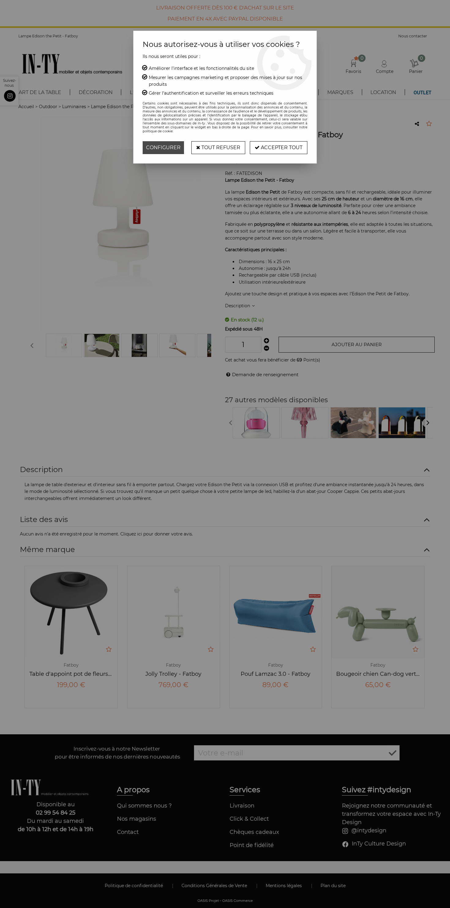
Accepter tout (281, 147)
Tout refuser (220, 147)
